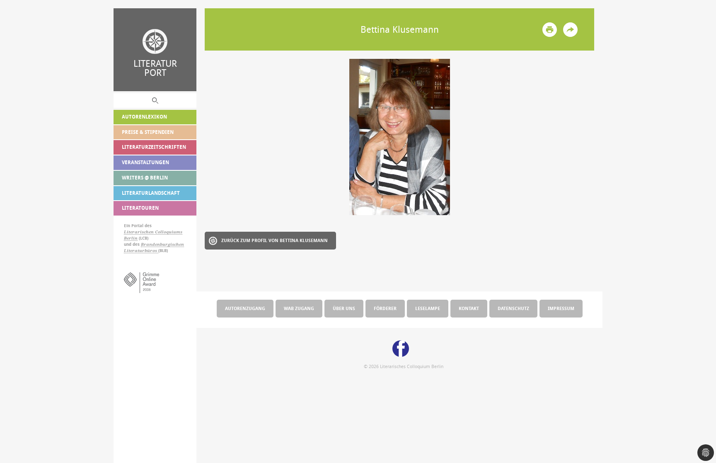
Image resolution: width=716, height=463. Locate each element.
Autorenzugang (245, 308)
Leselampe (427, 308)
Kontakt (469, 308)
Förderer (385, 308)
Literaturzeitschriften (154, 146)
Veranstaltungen (145, 162)
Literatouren (140, 207)
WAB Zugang (299, 308)
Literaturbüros (141, 250)
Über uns (344, 308)
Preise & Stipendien (148, 132)
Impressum (561, 308)
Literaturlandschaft (151, 192)
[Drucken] (549, 29)
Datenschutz (513, 308)
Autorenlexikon (144, 116)
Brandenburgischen (162, 244)
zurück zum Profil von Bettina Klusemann (274, 240)
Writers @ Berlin (145, 177)
